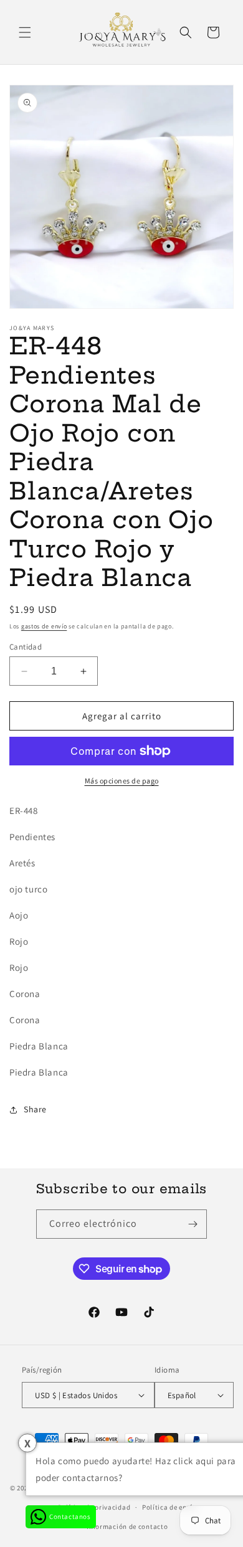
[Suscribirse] (192, 1224)
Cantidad (25, 646)
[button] (25, 32)
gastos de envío (44, 626)
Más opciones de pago (122, 780)
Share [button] (35, 1109)
